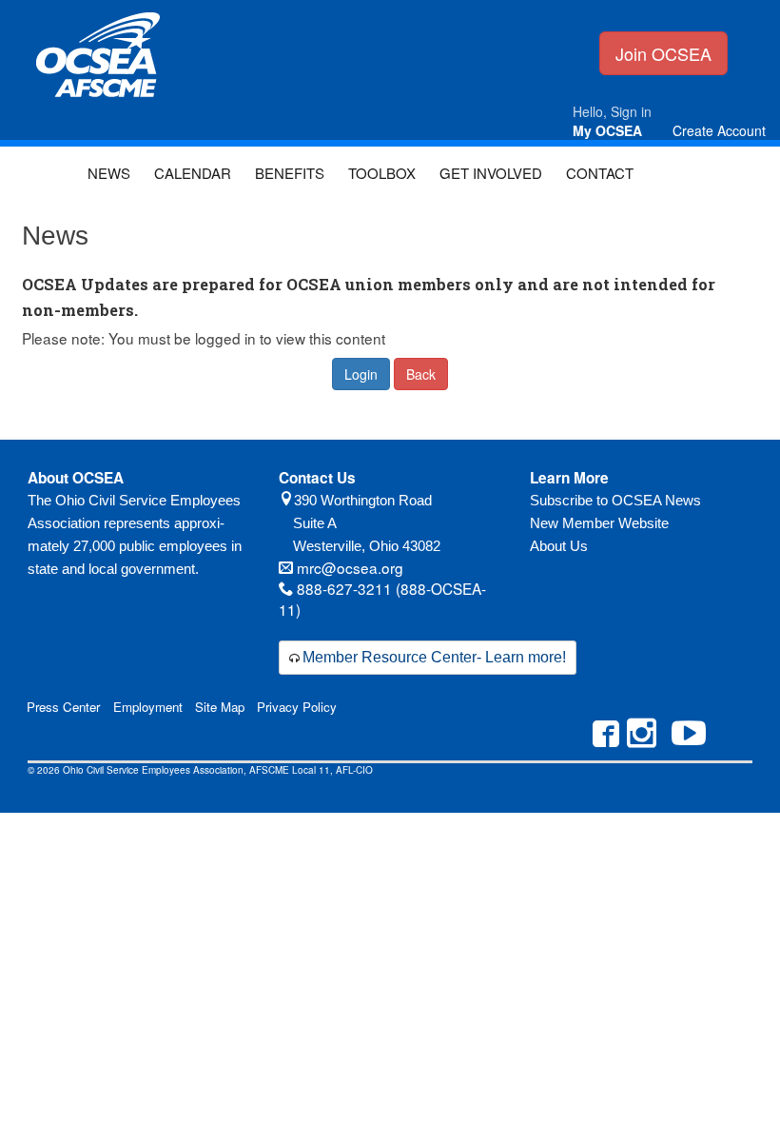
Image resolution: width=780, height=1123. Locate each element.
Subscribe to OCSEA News (615, 500)
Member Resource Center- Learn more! (434, 657)
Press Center (63, 707)
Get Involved (490, 173)
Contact (600, 173)
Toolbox (382, 173)
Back (421, 374)
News (109, 173)
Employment (148, 707)
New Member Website (599, 523)
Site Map (219, 707)
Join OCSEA (663, 53)
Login (361, 374)
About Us (559, 546)
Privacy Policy (297, 707)
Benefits (289, 173)
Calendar (192, 173)
